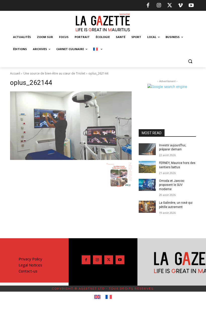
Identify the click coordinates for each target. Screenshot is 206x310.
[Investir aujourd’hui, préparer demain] (147, 149)
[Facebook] (148, 5)
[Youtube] (191, 5)
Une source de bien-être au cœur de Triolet (54, 73)
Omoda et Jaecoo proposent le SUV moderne (171, 185)
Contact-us (28, 270)
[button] (190, 61)
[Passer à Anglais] (97, 297)
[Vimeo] (180, 5)
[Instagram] (159, 5)
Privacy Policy (30, 258)
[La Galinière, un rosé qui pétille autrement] (147, 207)
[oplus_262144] (71, 125)
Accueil (15, 73)
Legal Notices (30, 264)
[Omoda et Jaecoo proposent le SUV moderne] (147, 185)
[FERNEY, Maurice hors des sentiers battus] (147, 167)
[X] (169, 5)
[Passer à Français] (108, 297)
